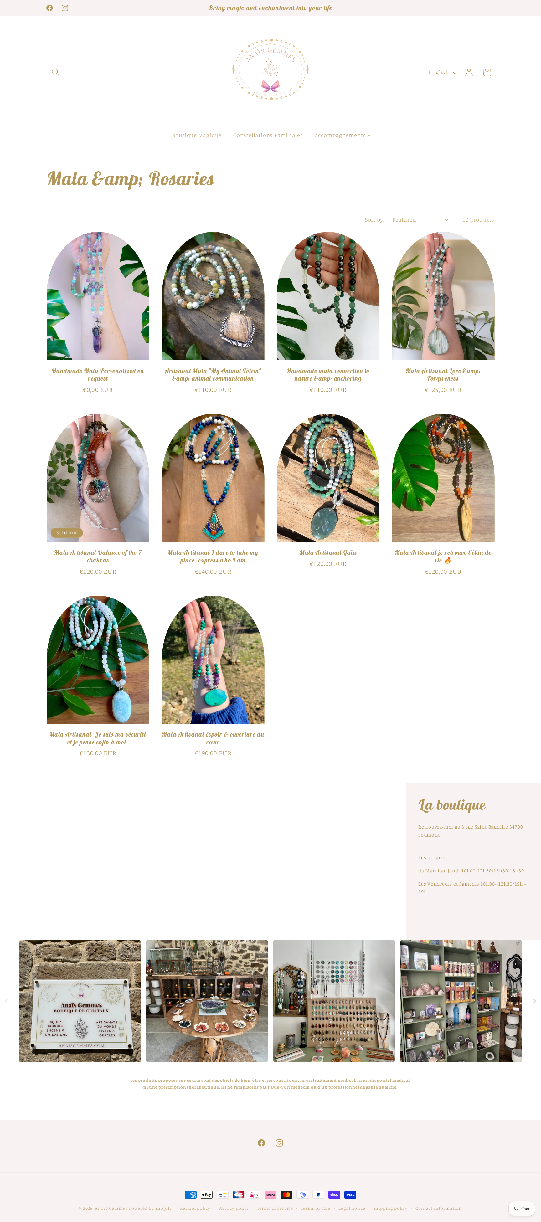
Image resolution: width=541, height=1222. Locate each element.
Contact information (438, 1208)
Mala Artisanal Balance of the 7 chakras (98, 556)
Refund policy (195, 1208)
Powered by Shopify (150, 1208)
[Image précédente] (6, 1001)
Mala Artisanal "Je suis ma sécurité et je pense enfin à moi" (98, 738)
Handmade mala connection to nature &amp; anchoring (327, 375)
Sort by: (374, 219)
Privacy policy (234, 1208)
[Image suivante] (534, 1001)
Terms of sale (315, 1208)
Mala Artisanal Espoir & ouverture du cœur (213, 738)
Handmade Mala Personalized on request (98, 375)
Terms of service (275, 1208)
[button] (55, 72)
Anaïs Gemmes (112, 1208)
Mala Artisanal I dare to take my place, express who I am (212, 556)
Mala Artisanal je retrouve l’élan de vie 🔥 (443, 556)
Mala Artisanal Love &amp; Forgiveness (443, 375)
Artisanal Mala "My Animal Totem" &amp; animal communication (213, 375)
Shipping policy (391, 1208)
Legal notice (351, 1208)
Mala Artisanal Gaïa (328, 552)
